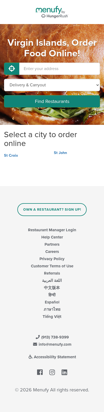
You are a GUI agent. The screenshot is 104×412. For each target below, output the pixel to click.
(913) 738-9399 (54, 337)
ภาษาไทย (52, 309)
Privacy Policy (52, 258)
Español (52, 302)
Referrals (52, 273)
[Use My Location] (11, 69)
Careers (52, 251)
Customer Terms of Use (52, 266)
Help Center (52, 237)
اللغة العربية (52, 280)
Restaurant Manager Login (52, 230)
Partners (52, 244)
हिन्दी (52, 294)
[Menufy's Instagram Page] (52, 372)
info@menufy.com (54, 344)
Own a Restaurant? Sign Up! (52, 209)
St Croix (11, 155)
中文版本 (52, 287)
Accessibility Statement (54, 357)
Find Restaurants (52, 101)
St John (60, 153)
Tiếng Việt (52, 316)
